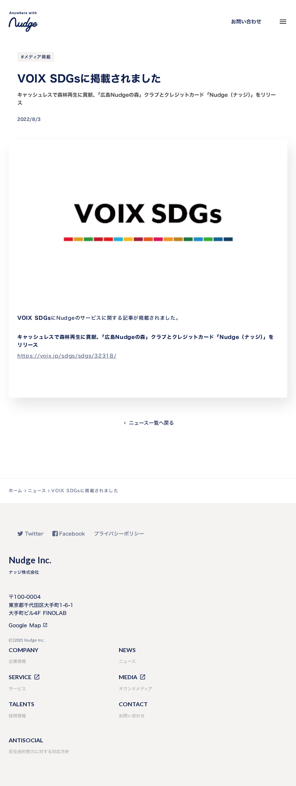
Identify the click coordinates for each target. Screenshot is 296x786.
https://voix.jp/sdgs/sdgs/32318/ (66, 355)
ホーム (16, 490)
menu (283, 21)
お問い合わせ (246, 21)
